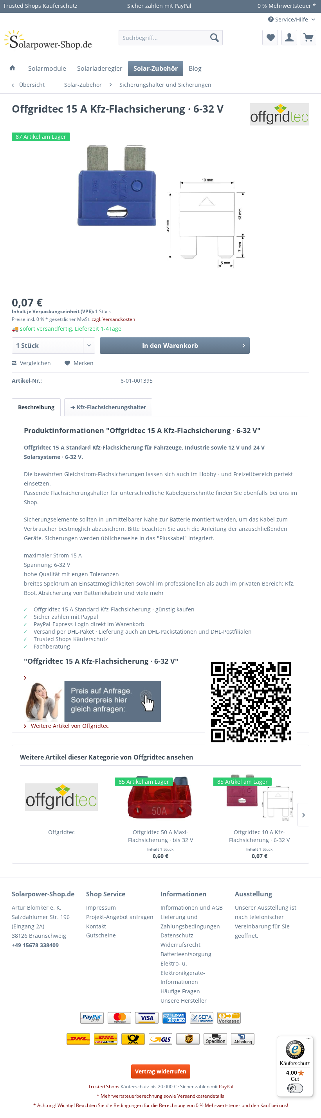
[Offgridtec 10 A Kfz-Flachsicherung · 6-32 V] (259, 797)
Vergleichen (34, 363)
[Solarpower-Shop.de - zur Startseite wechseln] (48, 43)
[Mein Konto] (289, 37)
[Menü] (308, 1040)
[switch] (295, 1088)
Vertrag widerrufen (160, 1071)
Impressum (101, 907)
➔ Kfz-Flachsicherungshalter (108, 407)
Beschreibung (36, 407)
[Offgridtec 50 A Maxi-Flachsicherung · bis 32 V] (160, 797)
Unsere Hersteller (183, 1000)
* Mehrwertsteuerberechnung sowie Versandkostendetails (160, 1096)
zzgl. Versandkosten (113, 319)
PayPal (226, 1086)
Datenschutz (176, 935)
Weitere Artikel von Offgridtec (69, 725)
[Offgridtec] (61, 797)
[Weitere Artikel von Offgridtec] (279, 117)
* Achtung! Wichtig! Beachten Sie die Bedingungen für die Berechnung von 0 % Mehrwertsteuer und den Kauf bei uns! (160, 1105)
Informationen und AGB (191, 907)
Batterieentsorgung (185, 954)
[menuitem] (171, 37)
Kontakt (96, 926)
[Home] (12, 68)
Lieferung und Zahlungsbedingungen (190, 921)
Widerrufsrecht (180, 944)
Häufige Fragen (180, 991)
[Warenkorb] (308, 37)
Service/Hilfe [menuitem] (292, 19)
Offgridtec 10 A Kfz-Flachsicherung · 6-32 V (259, 836)
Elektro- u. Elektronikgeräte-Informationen (182, 973)
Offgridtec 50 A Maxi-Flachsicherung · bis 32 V (160, 836)
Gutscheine (101, 935)
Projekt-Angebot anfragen (119, 917)
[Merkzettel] (270, 37)
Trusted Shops (103, 1086)
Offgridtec (61, 832)
